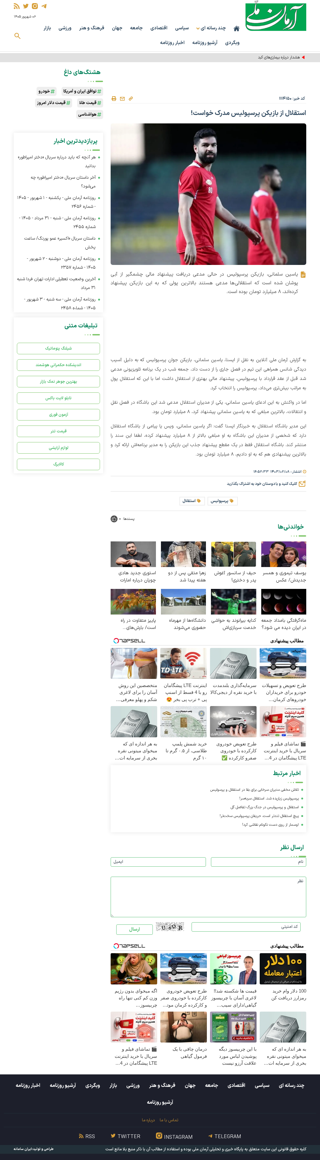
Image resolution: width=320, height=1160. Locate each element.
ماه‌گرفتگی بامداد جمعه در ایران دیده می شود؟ (283, 624)
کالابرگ (58, 464)
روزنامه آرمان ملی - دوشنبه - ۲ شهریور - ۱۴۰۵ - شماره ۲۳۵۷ (61, 263)
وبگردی (232, 43)
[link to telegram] (44, 6)
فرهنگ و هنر (91, 28)
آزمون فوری (58, 415)
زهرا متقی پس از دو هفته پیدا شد (187, 577)
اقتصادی (159, 28)
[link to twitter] (26, 6)
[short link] (131, 98)
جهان (117, 28)
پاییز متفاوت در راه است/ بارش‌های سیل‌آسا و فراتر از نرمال (134, 624)
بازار (47, 28)
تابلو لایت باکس (58, 398)
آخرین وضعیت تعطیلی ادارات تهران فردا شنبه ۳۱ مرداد (56, 283)
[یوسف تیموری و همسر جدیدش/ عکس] (284, 554)
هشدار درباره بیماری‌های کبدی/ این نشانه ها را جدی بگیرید (254, 57)
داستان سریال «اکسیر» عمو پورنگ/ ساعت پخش (60, 243)
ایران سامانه (23, 1149)
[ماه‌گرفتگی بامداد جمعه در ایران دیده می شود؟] (284, 601)
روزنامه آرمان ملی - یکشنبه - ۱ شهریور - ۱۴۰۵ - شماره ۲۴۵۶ (56, 202)
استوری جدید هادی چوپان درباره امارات (137, 577)
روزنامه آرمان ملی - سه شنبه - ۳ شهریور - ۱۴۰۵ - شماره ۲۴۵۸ (60, 303)
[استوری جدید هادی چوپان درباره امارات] (133, 554)
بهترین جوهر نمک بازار (58, 382)
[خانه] (236, 28)
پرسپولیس (219, 501)
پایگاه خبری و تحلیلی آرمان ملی (217, 1149)
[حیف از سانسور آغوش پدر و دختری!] (233, 554)
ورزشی (65, 28)
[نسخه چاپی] (114, 99)
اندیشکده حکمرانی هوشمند (58, 365)
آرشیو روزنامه (205, 43)
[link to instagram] (35, 6)
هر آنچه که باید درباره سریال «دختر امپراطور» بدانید (57, 161)
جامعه (136, 28)
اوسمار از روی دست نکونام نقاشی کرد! (270, 825)
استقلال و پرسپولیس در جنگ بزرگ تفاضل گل (265, 807)
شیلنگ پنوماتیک (58, 348)
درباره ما (148, 1120)
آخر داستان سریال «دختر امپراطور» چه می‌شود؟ (63, 182)
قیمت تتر (59, 431)
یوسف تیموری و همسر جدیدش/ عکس (284, 577)
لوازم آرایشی (58, 448)
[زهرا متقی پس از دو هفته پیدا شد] (183, 554)
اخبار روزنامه (172, 43)
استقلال (189, 501)
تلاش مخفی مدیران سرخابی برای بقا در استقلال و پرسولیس (254, 790)
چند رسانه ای (291, 1085)
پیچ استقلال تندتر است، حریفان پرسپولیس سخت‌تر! (259, 816)
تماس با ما (169, 1120)
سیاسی (182, 28)
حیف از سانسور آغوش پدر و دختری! (235, 577)
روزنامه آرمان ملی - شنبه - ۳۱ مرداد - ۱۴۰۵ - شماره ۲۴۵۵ (57, 222)
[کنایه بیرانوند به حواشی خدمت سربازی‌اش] (233, 601)
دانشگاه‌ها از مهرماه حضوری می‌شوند (187, 624)
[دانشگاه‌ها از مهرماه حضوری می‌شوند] (183, 601)
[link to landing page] (275, 15)
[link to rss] (17, 6)
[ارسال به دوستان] (122, 99)
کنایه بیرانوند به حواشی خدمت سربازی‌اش (233, 624)
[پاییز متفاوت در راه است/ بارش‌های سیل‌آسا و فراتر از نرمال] (133, 601)
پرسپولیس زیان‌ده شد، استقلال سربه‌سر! (269, 798)
